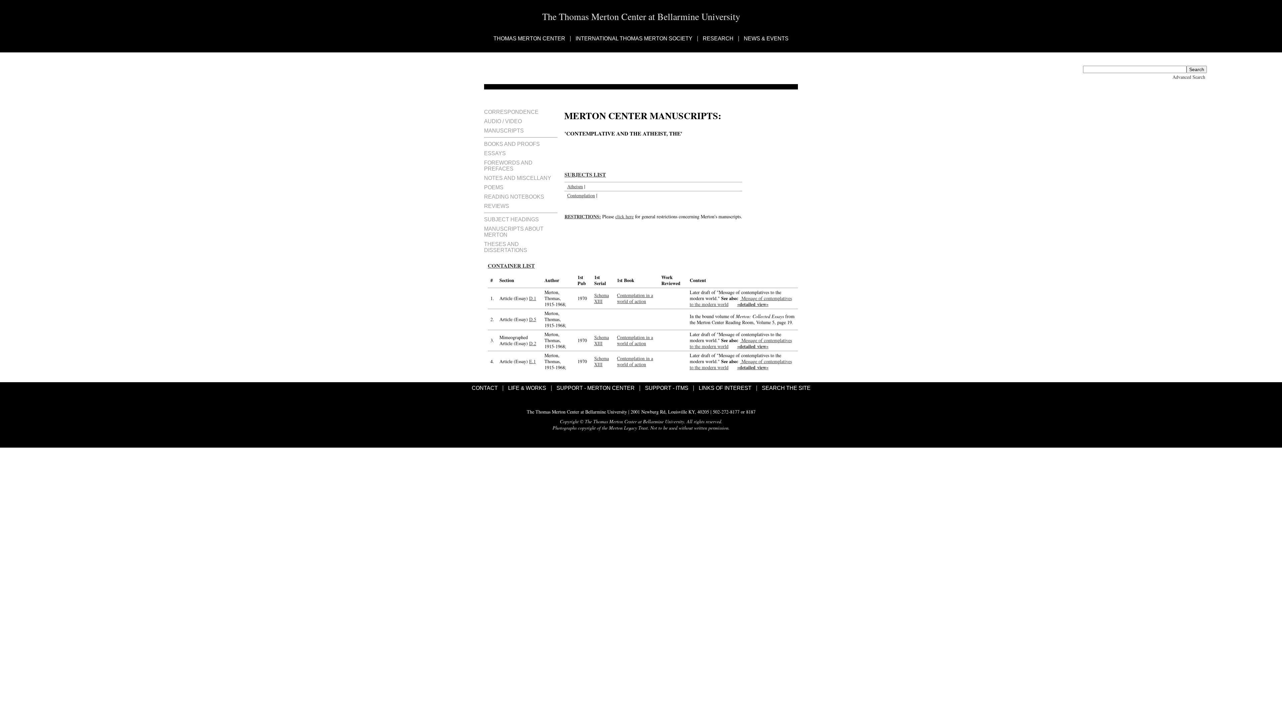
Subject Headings (511, 219)
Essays (495, 153)
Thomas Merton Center (529, 38)
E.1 (532, 361)
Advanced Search (1188, 77)
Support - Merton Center (596, 388)
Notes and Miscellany (517, 178)
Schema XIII (601, 298)
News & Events (766, 38)
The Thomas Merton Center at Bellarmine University (641, 16)
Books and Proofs (512, 144)
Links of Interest (725, 388)
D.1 (532, 298)
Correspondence (511, 112)
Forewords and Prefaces (508, 166)
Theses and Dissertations (505, 247)
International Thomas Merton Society (634, 38)
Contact (485, 388)
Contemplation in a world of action (635, 298)
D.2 (532, 343)
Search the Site (786, 388)
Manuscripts (504, 131)
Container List (511, 266)
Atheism (575, 186)
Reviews (496, 206)
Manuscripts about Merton (514, 232)
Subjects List (585, 175)
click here (624, 216)
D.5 (532, 319)
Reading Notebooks (514, 197)
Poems (493, 187)
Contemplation (581, 195)
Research (718, 38)
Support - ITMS (666, 388)
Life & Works (527, 388)
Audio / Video (503, 121)
